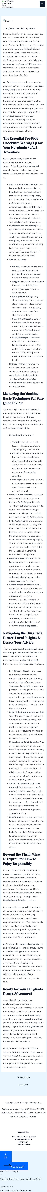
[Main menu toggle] (42, 4)
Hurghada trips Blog (14, 28)
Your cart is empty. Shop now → (15, 1190)
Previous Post (23, 1077)
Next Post (23, 1085)
